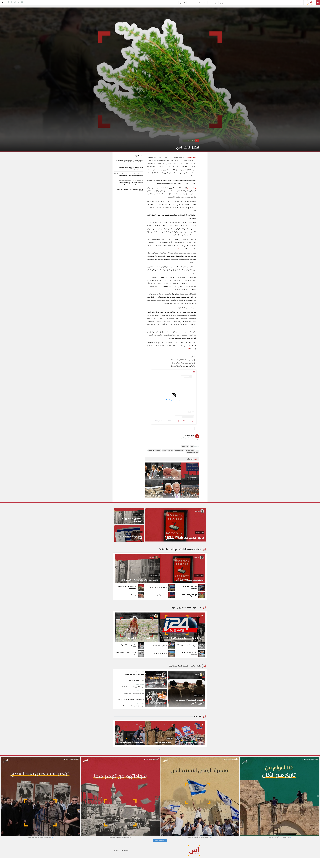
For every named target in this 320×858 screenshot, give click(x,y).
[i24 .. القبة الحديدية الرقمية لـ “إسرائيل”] (182, 627)
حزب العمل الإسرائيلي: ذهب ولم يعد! (134, 693)
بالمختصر (197, 2)
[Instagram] (78, 834)
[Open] (40, 796)
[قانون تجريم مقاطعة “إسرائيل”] (175, 525)
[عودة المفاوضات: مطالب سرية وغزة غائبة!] (172, 489)
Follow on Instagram (159, 841)
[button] (197, 480)
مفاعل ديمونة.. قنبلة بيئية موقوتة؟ (134, 674)
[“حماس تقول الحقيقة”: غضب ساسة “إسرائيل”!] (156, 698)
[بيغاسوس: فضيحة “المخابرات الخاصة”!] (141, 645)
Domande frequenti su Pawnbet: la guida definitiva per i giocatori (130, 168)
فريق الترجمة (192, 141)
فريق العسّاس (116, 850)
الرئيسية (222, 2)
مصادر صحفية (185, 446)
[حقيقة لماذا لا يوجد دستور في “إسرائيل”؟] (129, 533)
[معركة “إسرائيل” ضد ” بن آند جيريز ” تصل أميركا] (201, 653)
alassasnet (39, 758)
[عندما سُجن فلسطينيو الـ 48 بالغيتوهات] (129, 516)
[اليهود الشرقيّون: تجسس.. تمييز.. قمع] (186, 689)
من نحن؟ (123, 850)
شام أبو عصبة (158, 692)
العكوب (164, 450)
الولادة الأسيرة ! (132, 595)
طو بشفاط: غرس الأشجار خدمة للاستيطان (133, 687)
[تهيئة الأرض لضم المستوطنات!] (190, 489)
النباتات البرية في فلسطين (154, 450)
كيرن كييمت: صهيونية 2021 (136, 680)
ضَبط (215, 2)
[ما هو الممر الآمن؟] (190, 471)
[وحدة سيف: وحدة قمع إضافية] (171, 587)
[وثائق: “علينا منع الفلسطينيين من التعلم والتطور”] (141, 587)
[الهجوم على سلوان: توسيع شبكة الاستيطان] (154, 489)
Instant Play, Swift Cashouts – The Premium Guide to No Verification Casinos (129, 161)
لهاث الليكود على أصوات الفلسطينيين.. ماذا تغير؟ (130, 699)
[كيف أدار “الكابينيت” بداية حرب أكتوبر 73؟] (141, 653)
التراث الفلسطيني (179, 450)
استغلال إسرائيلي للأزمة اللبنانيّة (158, 646)
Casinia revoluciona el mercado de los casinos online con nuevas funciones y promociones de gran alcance (131, 182)
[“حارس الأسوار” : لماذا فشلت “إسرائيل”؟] (156, 679)
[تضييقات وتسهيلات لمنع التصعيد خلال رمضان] (130, 733)
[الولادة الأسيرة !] (172, 471)
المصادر (182, 2)
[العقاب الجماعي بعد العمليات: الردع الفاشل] (160, 733)
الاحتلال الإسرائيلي (189, 450)
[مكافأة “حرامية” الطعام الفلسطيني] (190, 733)
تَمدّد (210, 2)
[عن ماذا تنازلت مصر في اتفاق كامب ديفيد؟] (154, 471)
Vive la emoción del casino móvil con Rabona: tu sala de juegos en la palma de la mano (128, 174)
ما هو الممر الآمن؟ (161, 595)
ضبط (192, 446)
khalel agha (136, 725)
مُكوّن (204, 2)
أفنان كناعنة (151, 616)
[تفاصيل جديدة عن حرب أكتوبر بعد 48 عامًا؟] (201, 645)
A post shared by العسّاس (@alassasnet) (182, 421)
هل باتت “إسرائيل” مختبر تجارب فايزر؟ (133, 706)
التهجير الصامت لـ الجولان (160, 653)
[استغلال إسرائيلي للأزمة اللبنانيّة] (171, 645)
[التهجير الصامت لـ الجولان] (171, 653)
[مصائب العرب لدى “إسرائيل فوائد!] (137, 627)
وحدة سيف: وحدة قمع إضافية (158, 587)
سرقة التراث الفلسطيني (192, 452)
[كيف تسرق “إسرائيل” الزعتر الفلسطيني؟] (201, 595)
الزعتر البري (170, 450)
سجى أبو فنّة (151, 557)
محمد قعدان (197, 511)
